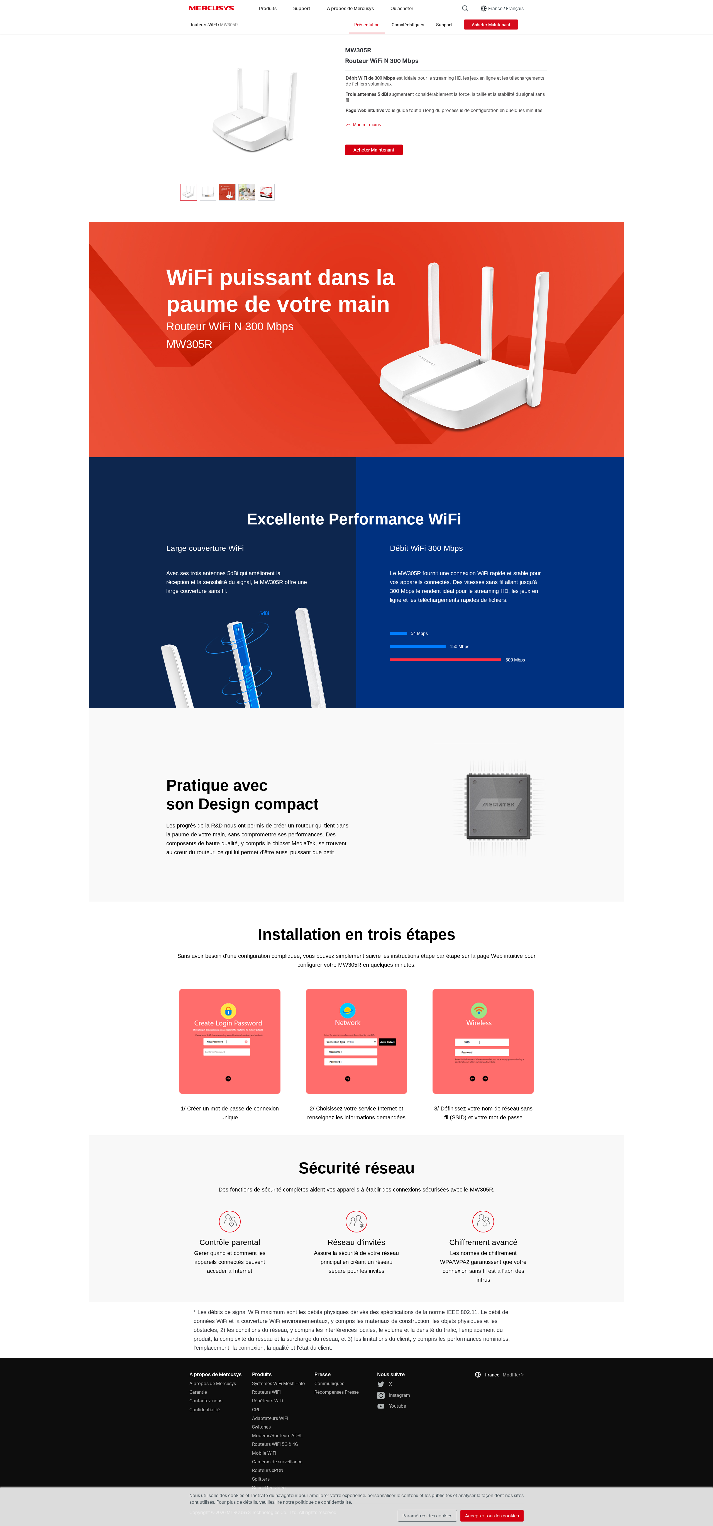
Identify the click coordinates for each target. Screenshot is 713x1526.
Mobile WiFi (264, 1453)
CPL (256, 1409)
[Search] (465, 8)
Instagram (399, 1395)
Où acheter (401, 8)
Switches (261, 1426)
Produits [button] (268, 8)
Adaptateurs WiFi (270, 1418)
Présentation (367, 24)
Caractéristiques (408, 24)
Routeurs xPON (267, 1470)
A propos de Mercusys (212, 1383)
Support (444, 24)
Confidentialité (204, 1409)
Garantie (198, 1392)
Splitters (261, 1478)
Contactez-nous (205, 1400)
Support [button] (301, 8)
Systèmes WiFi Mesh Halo (278, 1383)
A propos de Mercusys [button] (350, 8)
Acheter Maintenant (491, 24)
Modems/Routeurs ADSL (277, 1435)
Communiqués (329, 1383)
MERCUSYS (211, 8)
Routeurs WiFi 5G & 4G (275, 1444)
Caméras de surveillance (277, 1461)
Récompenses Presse (336, 1392)
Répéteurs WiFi (267, 1400)
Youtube (397, 1406)
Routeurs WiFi (203, 24)
